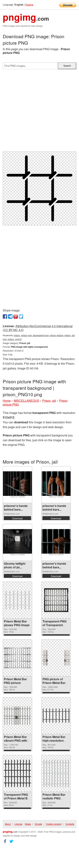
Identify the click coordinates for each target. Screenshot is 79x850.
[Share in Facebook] (5, 316)
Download (17, 518)
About (8, 823)
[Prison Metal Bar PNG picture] (17, 658)
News (28, 823)
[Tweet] (21, 316)
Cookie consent (54, 823)
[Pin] (15, 316)
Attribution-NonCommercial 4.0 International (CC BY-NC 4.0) (38, 328)
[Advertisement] (39, 112)
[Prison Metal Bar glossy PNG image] (17, 600)
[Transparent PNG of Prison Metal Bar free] (17, 773)
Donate (38, 823)
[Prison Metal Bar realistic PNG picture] (56, 773)
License (18, 823)
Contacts (69, 823)
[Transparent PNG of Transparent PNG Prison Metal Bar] (56, 600)
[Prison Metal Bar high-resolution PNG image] (56, 715)
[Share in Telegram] (10, 316)
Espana (29, 4)
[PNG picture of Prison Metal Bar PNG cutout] (56, 657)
